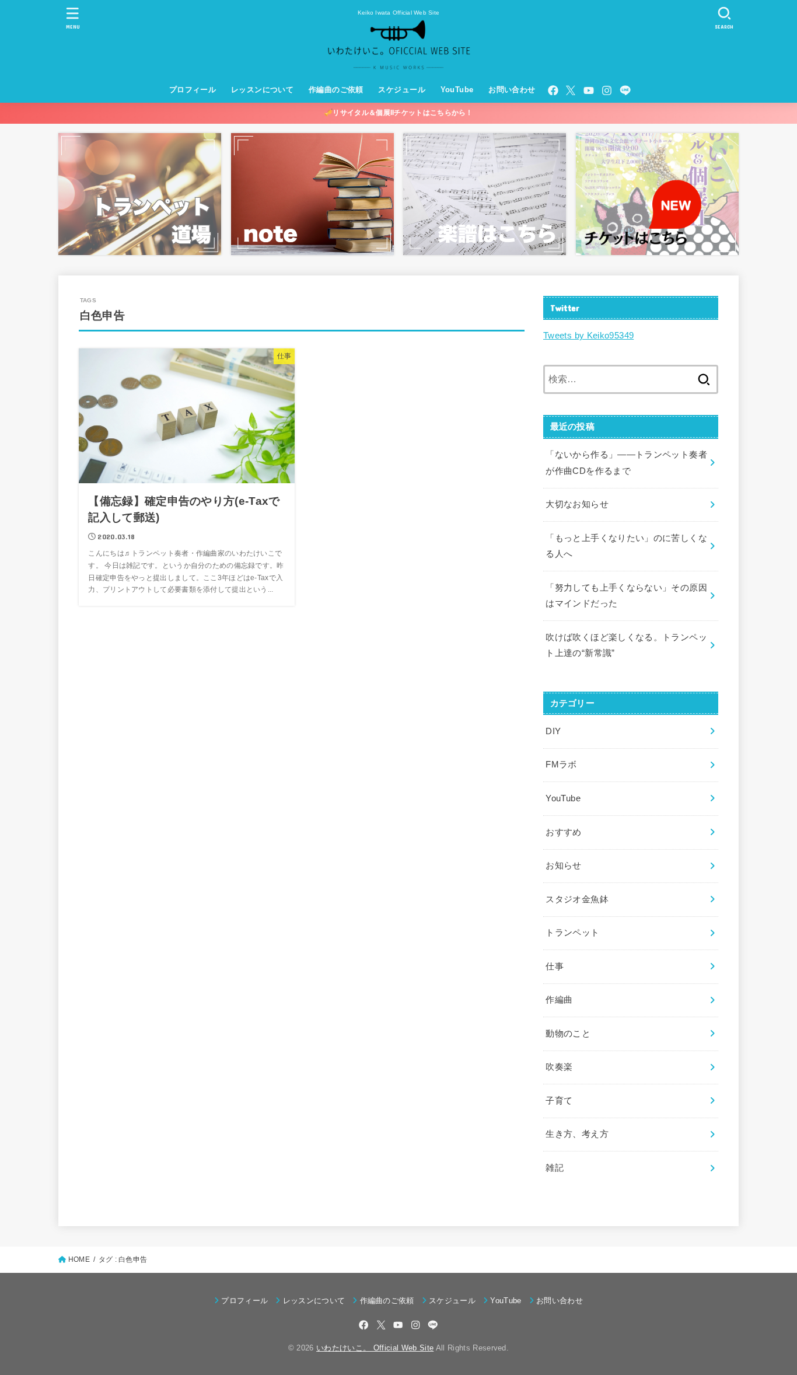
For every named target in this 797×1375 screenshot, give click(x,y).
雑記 (555, 1167)
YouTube (457, 89)
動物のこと (568, 1033)
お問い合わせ (511, 89)
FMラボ (561, 764)
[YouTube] (588, 90)
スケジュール (401, 89)
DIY (553, 731)
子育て (559, 1100)
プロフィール (192, 89)
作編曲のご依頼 (336, 89)
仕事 (555, 966)
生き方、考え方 (577, 1134)
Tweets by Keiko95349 (588, 335)
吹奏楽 (559, 1067)
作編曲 (559, 999)
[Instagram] (607, 90)
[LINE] (625, 90)
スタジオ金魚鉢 (577, 899)
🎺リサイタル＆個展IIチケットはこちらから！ (398, 113)
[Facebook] (553, 90)
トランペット (572, 932)
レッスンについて (262, 89)
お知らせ (563, 865)
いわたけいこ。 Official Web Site (375, 1347)
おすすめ (563, 832)
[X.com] (570, 90)
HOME (79, 1259)
